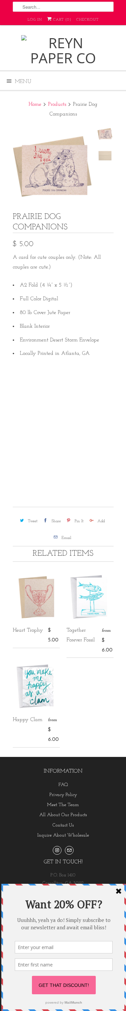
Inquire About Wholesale (63, 835)
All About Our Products (63, 815)
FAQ (63, 784)
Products (57, 104)
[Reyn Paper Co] (63, 50)
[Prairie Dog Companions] (53, 166)
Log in (35, 20)
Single (23, 388)
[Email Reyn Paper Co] (69, 850)
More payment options (63, 472)
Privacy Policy (63, 794)
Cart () (61, 20)
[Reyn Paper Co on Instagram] (57, 850)
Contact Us (63, 825)
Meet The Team (63, 804)
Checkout (87, 20)
